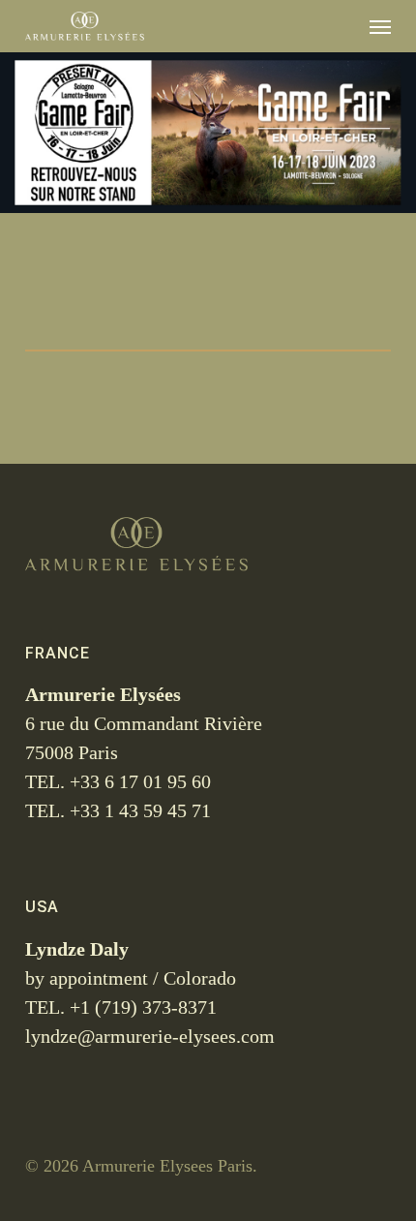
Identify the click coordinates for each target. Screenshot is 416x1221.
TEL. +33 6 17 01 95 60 (118, 781)
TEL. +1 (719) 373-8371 (121, 1007)
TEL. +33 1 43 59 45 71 (118, 810)
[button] (380, 26)
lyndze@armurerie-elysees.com (150, 1036)
